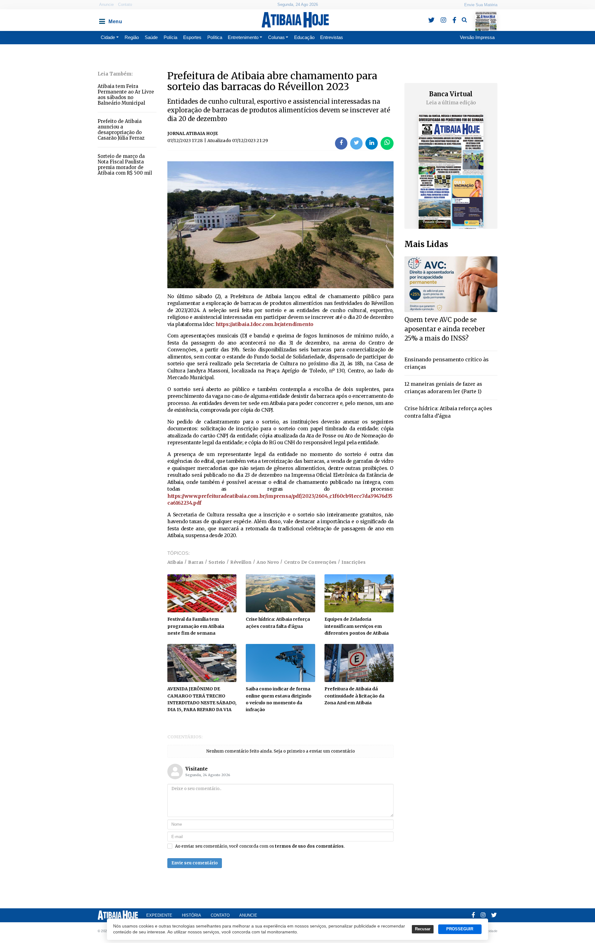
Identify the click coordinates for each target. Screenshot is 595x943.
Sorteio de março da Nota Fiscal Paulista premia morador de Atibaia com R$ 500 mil (125, 164)
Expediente (159, 915)
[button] (101, 20)
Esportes (192, 37)
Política (214, 37)
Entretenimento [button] (243, 37)
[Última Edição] (485, 16)
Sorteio (217, 562)
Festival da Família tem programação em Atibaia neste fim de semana (195, 626)
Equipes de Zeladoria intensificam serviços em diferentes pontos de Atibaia (356, 626)
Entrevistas (331, 37)
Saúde (151, 37)
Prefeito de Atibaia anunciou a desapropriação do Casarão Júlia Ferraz (121, 129)
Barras (195, 562)
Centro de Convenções (310, 562)
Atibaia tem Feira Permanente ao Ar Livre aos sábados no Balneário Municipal (126, 94)
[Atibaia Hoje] (295, 20)
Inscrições (353, 562)
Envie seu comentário (194, 863)
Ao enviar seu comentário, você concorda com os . (260, 846)
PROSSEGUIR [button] (459, 929)
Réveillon (241, 562)
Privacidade (488, 931)
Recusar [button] (422, 929)
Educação (304, 37)
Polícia (170, 37)
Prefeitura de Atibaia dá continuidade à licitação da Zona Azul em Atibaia (354, 696)
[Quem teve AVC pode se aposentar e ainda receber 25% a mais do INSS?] (450, 284)
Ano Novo (268, 562)
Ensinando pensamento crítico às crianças (446, 363)
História (191, 915)
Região (132, 37)
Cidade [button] (108, 37)
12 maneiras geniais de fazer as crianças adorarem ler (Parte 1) (443, 387)
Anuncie (106, 4)
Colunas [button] (276, 37)
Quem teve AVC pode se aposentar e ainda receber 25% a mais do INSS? (444, 329)
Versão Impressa (477, 37)
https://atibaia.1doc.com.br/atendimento (264, 324)
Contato (125, 4)
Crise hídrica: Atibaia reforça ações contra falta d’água (448, 412)
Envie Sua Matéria (480, 4)
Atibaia (175, 562)
